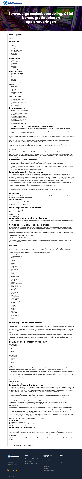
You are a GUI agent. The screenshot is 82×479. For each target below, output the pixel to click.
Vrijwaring (63, 460)
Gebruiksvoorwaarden (65, 459)
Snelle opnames (47, 466)
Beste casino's (47, 464)
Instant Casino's (54, 2)
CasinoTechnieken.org (15, 476)
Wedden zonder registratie (49, 470)
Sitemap (63, 462)
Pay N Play (46, 468)
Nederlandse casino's (48, 460)
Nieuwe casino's (47, 462)
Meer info (75, 2)
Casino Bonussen (66, 2)
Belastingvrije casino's (48, 459)
